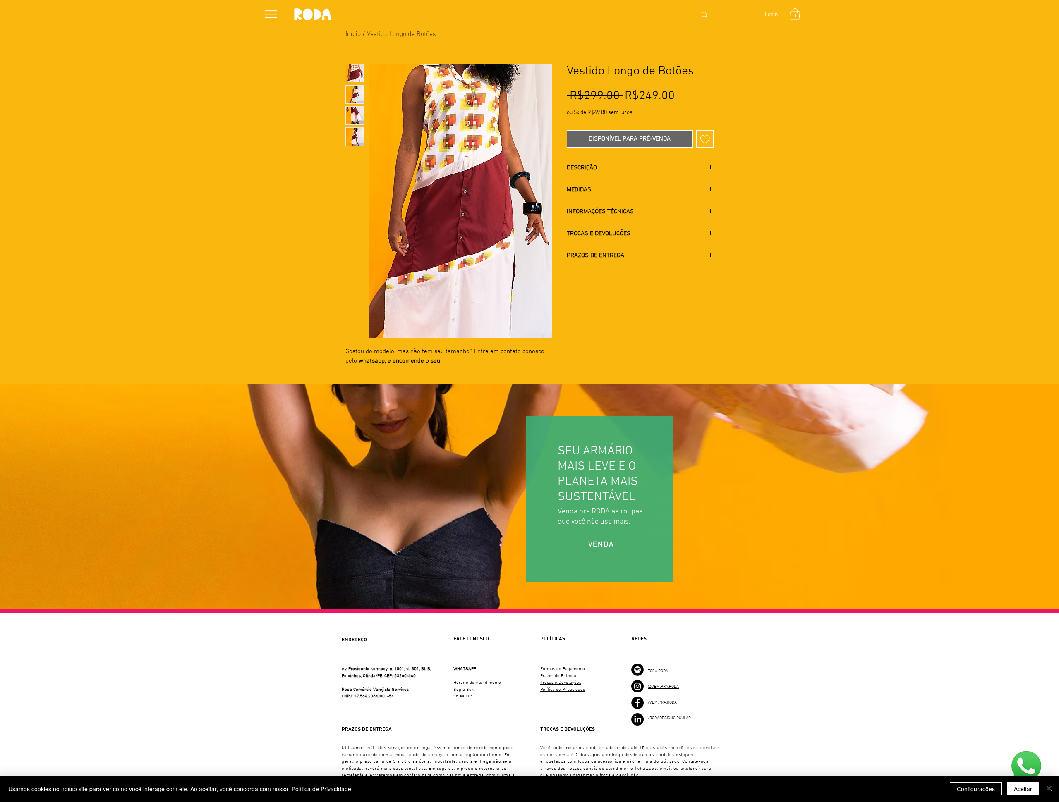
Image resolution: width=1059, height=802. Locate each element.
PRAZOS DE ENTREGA (367, 729)
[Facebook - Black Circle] (637, 703)
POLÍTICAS (552, 639)
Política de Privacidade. (322, 789)
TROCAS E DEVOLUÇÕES (567, 729)
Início (353, 34)
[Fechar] (1049, 788)
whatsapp (372, 361)
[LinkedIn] (637, 719)
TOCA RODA (658, 671)
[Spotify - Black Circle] (637, 670)
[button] (271, 14)
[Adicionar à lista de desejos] (705, 139)
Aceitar (1023, 789)
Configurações (976, 789)
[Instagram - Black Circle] (637, 686)
